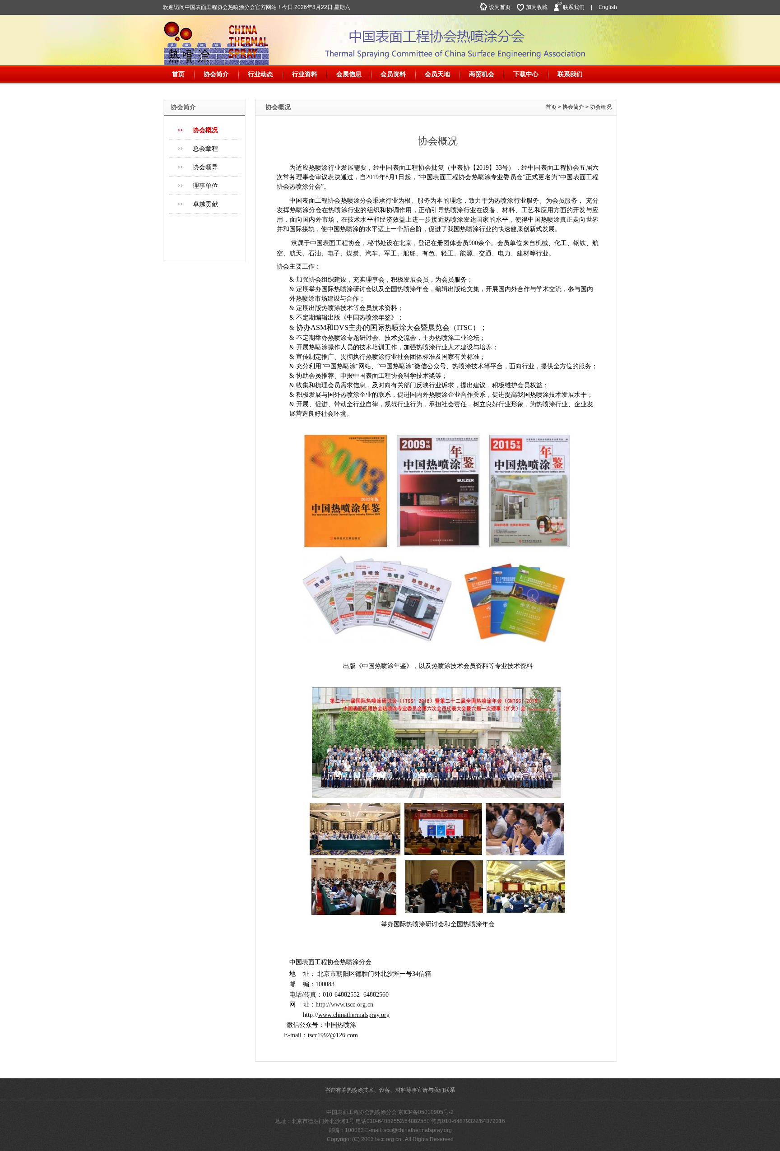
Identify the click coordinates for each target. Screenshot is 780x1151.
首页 (178, 74)
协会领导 (205, 167)
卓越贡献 (205, 204)
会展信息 (349, 74)
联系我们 (574, 7)
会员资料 (393, 74)
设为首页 (500, 7)
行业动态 (260, 74)
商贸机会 (481, 74)
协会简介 (216, 74)
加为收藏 (537, 7)
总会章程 (205, 148)
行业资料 (304, 74)
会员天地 (437, 74)
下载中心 (526, 74)
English (608, 7)
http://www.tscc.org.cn (344, 1004)
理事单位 (205, 185)
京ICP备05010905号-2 (426, 1112)
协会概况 (205, 130)
